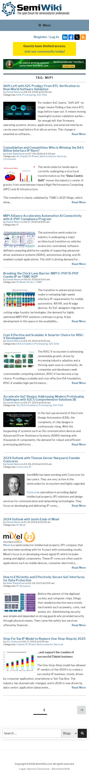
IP (30, 156)
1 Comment (9, 159)
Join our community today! (44, 51)
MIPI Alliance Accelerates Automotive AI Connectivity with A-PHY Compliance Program (42, 217)
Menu (47, 25)
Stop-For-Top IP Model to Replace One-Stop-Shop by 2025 (44, 638)
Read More (79, 134)
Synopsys (24, 585)
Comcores (22, 466)
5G (18, 405)
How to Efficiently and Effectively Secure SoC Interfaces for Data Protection (43, 578)
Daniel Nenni (13, 92)
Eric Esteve (12, 641)
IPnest (35, 156)
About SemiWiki (61, 768)
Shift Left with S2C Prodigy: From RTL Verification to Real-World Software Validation (41, 87)
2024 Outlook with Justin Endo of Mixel (31, 519)
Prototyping (29, 94)
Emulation (27, 343)
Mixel (22, 282)
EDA (18, 94)
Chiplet (24, 156)
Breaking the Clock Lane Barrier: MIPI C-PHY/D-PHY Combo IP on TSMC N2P (41, 274)
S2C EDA (42, 94)
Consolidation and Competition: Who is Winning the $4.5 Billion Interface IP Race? (43, 149)
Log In (54, 37)
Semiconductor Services (53, 156)
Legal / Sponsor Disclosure (34, 768)
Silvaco (30, 282)
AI (17, 156)
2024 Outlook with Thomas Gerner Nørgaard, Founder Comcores (41, 459)
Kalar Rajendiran (15, 153)
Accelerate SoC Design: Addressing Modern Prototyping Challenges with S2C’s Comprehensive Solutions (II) (43, 398)
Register (40, 37)
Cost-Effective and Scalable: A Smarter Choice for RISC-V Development (43, 336)
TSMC (38, 282)
